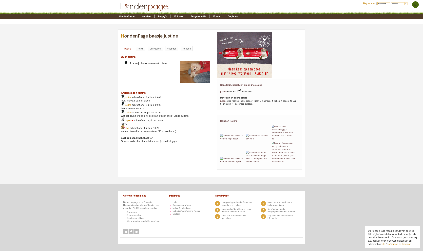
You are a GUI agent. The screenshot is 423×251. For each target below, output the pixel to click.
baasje (127, 48)
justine (128, 97)
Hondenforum (127, 16)
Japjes (128, 120)
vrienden (171, 48)
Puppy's (162, 16)
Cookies (176, 213)
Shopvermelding (134, 215)
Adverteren (132, 212)
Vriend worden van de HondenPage (143, 220)
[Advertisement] (180, 154)
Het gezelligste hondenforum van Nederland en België (237, 203)
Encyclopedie (198, 16)
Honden (146, 16)
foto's (140, 48)
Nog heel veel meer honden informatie (280, 217)
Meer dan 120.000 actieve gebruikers (234, 217)
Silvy (127, 128)
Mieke (128, 112)
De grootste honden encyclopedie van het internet (281, 210)
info (383, 244)
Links (175, 202)
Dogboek (233, 16)
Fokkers (178, 16)
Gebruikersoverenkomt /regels (186, 210)
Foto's (216, 16)
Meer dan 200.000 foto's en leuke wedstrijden (280, 203)
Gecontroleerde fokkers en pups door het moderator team (236, 210)
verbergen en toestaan (399, 244)
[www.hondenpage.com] (145, 12)
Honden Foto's (228, 120)
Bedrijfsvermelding (135, 218)
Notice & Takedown (182, 207)
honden (187, 48)
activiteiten (155, 48)
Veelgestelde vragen (182, 204)
